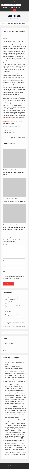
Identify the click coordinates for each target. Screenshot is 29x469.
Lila (5, 350)
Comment (5, 244)
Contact (7, 348)
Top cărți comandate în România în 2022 (15, 326)
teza (19, 126)
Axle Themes (19, 467)
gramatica (10, 126)
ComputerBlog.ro (9, 346)
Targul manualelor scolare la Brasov (14, 201)
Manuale (5, 38)
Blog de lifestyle (9, 343)
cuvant (6, 126)
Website (5, 271)
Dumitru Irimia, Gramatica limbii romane (12, 121)
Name (4, 261)
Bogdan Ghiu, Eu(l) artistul (17, 137)
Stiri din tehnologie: (11, 358)
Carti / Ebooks (14, 16)
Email (4, 266)
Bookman (15, 37)
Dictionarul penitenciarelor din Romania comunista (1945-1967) (14, 131)
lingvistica (15, 126)
